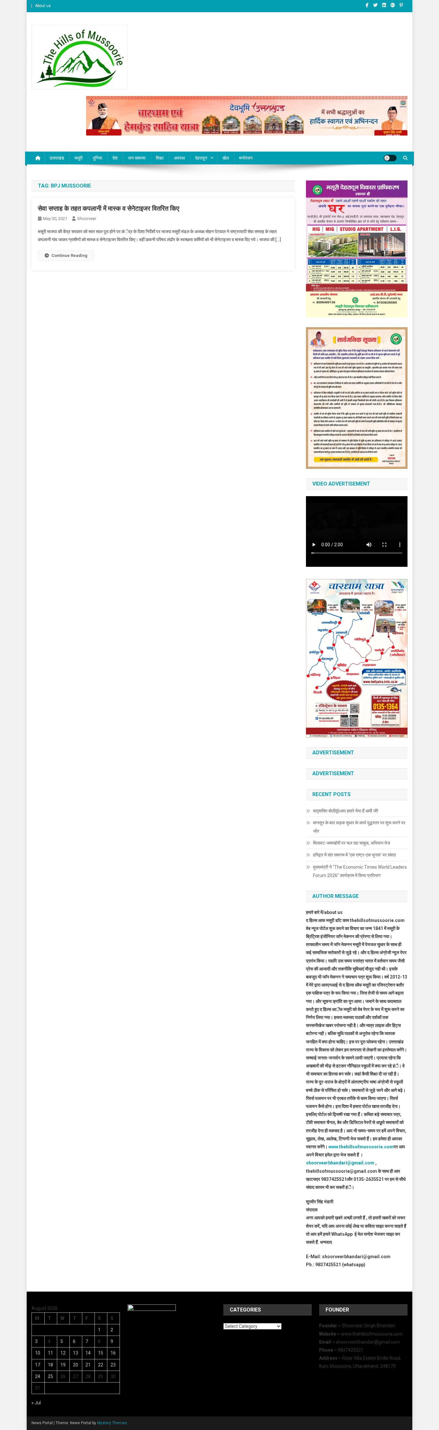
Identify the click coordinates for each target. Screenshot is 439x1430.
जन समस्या (137, 158)
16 (113, 1352)
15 (100, 1352)
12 (63, 1352)
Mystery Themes (112, 1423)
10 (37, 1352)
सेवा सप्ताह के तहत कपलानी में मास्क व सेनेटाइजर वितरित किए (108, 208)
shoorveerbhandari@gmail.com (340, 1162)
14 (88, 1352)
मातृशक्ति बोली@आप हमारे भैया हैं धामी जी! (345, 810)
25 (50, 1376)
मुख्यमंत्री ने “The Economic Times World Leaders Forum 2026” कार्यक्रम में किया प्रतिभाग (360, 871)
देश (115, 158)
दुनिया (97, 158)
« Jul (36, 1402)
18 (50, 1364)
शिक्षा (160, 158)
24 (37, 1376)
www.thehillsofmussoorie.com (361, 1146)
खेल (225, 158)
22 (100, 1364)
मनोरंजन (246, 158)
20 (75, 1364)
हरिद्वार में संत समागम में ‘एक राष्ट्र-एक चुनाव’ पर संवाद (355, 854)
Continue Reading (69, 255)
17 (37, 1364)
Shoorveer (86, 218)
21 (88, 1364)
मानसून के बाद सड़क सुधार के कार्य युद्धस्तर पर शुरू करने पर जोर (359, 827)
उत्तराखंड (56, 158)
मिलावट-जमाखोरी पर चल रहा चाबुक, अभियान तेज (351, 843)
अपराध (179, 158)
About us (43, 6)
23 (113, 1364)
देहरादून (201, 158)
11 (50, 1352)
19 (63, 1364)
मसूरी (79, 158)
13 (75, 1352)
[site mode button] (390, 158)
